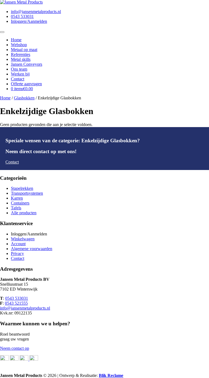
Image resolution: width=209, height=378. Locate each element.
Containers (20, 203)
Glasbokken (24, 98)
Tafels (16, 208)
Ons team (19, 69)
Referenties (20, 54)
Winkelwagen (23, 239)
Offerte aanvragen (26, 83)
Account (18, 243)
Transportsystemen (27, 193)
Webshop (19, 44)
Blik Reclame (111, 375)
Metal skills (20, 59)
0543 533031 (22, 16)
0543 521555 (16, 303)
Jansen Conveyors (26, 64)
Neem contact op (14, 348)
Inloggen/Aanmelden (29, 21)
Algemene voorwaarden (31, 248)
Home (16, 39)
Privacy (17, 253)
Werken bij (20, 74)
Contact (17, 79)
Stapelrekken (22, 188)
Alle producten (23, 212)
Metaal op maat (24, 49)
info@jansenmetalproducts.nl (36, 11)
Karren (17, 198)
